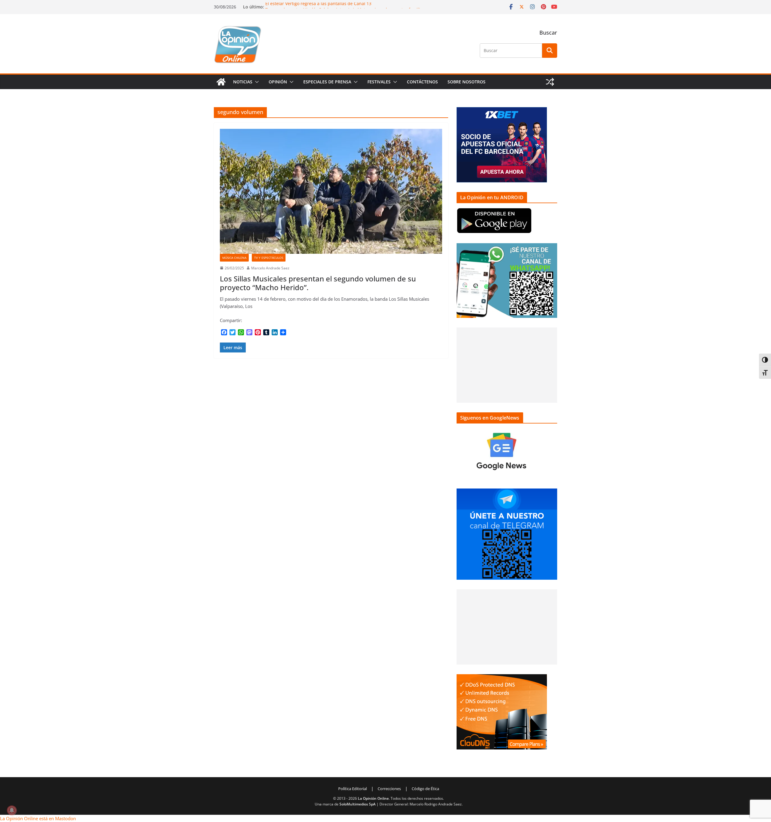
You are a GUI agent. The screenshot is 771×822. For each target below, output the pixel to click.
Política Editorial (352, 788)
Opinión (278, 82)
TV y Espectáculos (268, 258)
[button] (255, 82)
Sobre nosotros (466, 82)
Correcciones (389, 788)
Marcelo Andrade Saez (270, 268)
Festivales (379, 82)
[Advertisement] (507, 365)
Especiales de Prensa (327, 82)
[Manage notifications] (12, 810)
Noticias (242, 82)
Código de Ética (425, 788)
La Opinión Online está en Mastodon (38, 818)
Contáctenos (422, 82)
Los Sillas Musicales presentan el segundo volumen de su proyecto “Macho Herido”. (318, 283)
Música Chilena (234, 258)
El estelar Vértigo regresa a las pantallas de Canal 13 (318, 5)
